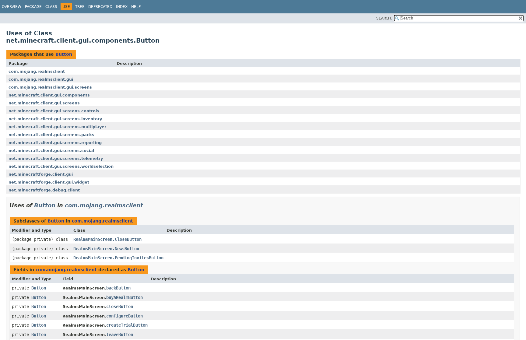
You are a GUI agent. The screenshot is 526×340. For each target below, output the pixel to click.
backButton (118, 288)
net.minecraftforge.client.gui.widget (49, 182)
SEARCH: (384, 18)
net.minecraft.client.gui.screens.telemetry (56, 158)
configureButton (124, 316)
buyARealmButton (124, 297)
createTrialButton (127, 325)
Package (33, 7)
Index (122, 7)
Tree (80, 7)
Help (136, 7)
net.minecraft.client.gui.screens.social (51, 150)
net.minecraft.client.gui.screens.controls (54, 111)
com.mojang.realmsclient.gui (41, 79)
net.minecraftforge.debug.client (44, 190)
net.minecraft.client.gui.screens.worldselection (61, 166)
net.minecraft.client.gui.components (49, 95)
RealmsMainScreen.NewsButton (106, 248)
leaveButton (119, 334)
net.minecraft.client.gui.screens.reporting (55, 142)
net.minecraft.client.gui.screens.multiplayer (57, 126)
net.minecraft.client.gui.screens (44, 103)
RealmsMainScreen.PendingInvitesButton (118, 257)
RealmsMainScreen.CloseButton (107, 239)
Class (51, 7)
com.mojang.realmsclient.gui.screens (50, 87)
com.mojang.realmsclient (37, 71)
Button (63, 54)
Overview (11, 7)
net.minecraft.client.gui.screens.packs (51, 134)
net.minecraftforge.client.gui (41, 174)
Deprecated (100, 7)
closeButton (119, 306)
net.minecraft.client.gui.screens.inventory (55, 119)
